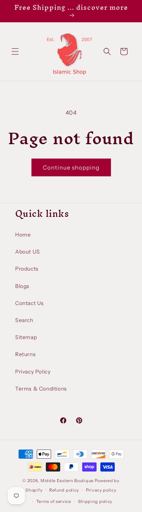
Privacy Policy (32, 371)
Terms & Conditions (41, 388)
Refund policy (64, 490)
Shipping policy (95, 501)
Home (23, 234)
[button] (15, 51)
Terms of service (53, 501)
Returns (25, 354)
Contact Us (29, 303)
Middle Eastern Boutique (67, 480)
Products (27, 268)
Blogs (22, 286)
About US (27, 251)
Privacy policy (101, 490)
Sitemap (26, 337)
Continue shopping (71, 167)
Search (24, 320)
